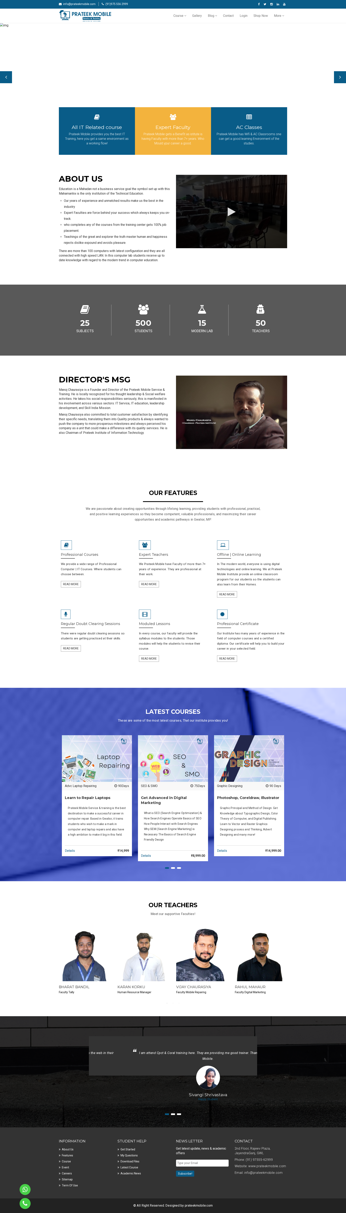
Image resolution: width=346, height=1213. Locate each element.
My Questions (129, 1155)
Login (243, 16)
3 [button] (179, 1003)
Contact (228, 16)
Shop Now (260, 16)
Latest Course (129, 1167)
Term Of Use (70, 1185)
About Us (67, 1149)
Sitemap (67, 1179)
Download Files (130, 1161)
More (278, 16)
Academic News (131, 1173)
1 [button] (167, 1003)
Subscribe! (185, 1173)
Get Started (128, 1149)
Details (70, 845)
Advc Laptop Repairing (233, 786)
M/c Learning (74, 786)
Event (65, 1167)
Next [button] (340, 77)
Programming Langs (155, 786)
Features (67, 1155)
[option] (173, 73)
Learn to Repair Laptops (240, 798)
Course (178, 16)
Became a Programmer (163, 798)
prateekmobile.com (199, 1205)
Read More (71, 584)
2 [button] (173, 1003)
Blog (211, 16)
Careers (67, 1173)
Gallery (197, 16)
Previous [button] (6, 77)
